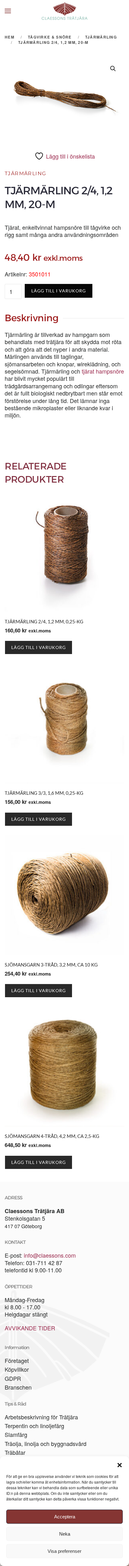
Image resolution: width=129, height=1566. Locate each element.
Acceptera (64, 1516)
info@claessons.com (50, 1255)
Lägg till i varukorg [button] (38, 647)
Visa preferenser (64, 1551)
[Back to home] (64, 11)
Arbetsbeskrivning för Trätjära (41, 1417)
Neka (64, 1534)
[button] (119, 1464)
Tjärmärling (25, 173)
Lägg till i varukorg (58, 290)
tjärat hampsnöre (103, 371)
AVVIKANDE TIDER (30, 1328)
